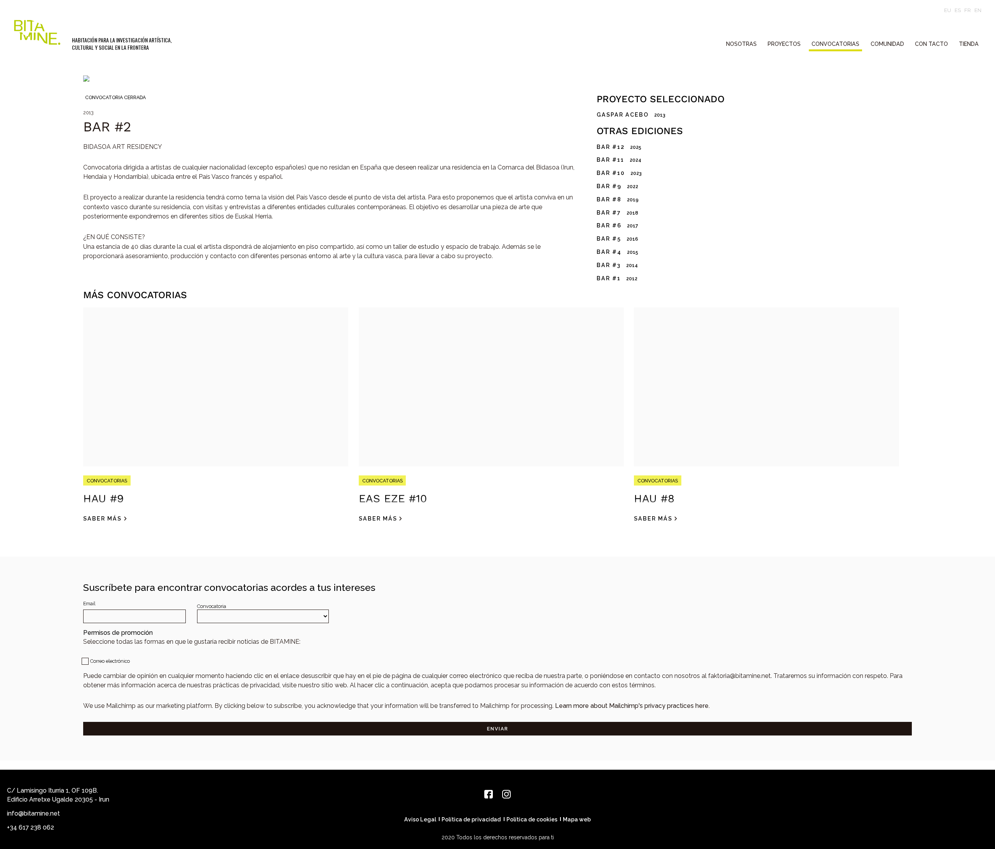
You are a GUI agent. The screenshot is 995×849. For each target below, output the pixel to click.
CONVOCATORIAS (835, 44)
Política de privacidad (471, 819)
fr (967, 10)
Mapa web (577, 819)
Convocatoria (211, 606)
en (977, 10)
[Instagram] (506, 794)
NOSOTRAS (741, 44)
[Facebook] (488, 794)
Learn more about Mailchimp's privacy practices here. (632, 705)
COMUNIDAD (887, 44)
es (958, 10)
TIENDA (969, 44)
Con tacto (931, 44)
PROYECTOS (784, 44)
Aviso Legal (420, 819)
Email (89, 603)
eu (947, 10)
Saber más (102, 518)
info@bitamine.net (33, 813)
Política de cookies (531, 819)
